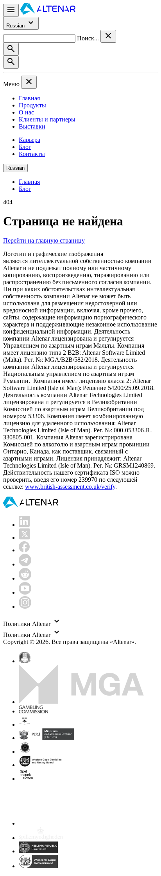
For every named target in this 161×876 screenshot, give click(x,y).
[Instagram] (25, 606)
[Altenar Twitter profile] (24, 537)
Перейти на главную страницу (44, 240)
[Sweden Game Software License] (27, 778)
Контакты (32, 154)
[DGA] (41, 837)
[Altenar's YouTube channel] (25, 592)
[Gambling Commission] (33, 711)
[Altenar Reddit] (25, 578)
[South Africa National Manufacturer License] (41, 765)
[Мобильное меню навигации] (11, 10)
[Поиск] (11, 49)
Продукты (32, 105)
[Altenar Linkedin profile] (24, 524)
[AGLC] (73, 823)
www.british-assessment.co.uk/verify (70, 486)
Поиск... (88, 38)
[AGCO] (49, 724)
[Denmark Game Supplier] (25, 751)
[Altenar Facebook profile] (24, 550)
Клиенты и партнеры (47, 119)
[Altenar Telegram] (25, 564)
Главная (29, 98)
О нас (26, 112)
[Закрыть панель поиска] (108, 36)
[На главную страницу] (47, 12)
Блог (25, 146)
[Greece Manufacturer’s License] (38, 851)
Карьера (29, 139)
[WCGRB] (38, 866)
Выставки (32, 126)
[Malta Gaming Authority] (81, 701)
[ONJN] (24, 661)
